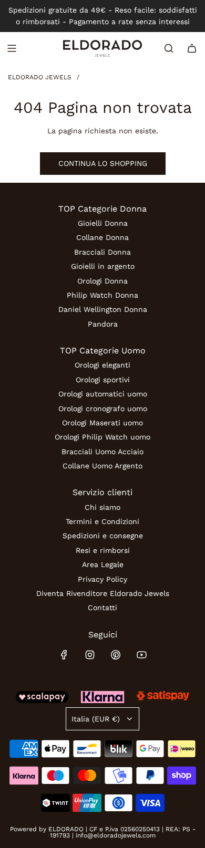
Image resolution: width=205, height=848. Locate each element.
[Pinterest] (115, 654)
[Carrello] (191, 48)
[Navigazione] (11, 48)
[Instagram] (89, 654)
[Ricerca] (168, 48)
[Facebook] (64, 654)
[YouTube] (141, 654)
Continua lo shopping (102, 163)
